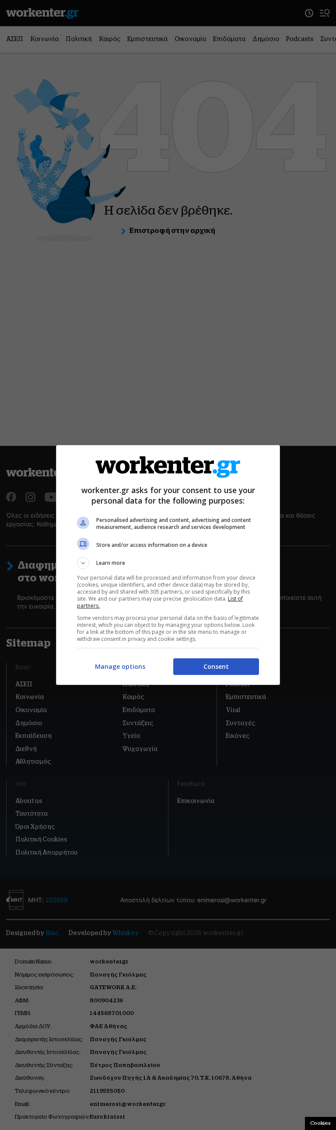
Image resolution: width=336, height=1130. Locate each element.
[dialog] (168, 565)
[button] (168, 563)
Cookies (320, 1123)
